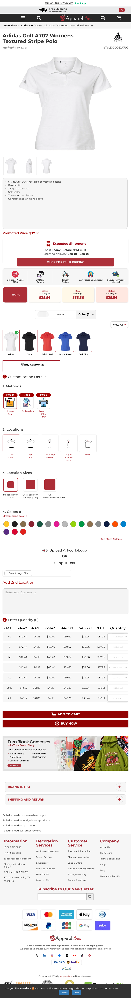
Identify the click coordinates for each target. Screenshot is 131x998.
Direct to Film (43, 880)
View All (118, 324)
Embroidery (42, 863)
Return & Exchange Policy (81, 868)
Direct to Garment (45, 868)
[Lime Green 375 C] (73, 524)
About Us (105, 847)
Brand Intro (19, 787)
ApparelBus (66, 976)
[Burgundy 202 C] (31, 524)
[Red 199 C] (15, 532)
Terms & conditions (110, 858)
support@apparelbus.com (17, 858)
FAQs (103, 864)
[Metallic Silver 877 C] (98, 524)
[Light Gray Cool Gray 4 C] (65, 524)
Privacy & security (77, 874)
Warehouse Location (110, 876)
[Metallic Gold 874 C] (90, 524)
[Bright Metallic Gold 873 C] (23, 524)
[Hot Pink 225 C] (57, 524)
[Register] (123, 10)
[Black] (15, 524)
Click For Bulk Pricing (65, 262)
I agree (64, 992)
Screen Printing (44, 857)
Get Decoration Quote (47, 851)
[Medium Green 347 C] (82, 524)
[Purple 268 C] (6, 532)
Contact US (106, 853)
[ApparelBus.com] (76, 18)
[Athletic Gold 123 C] (6, 524)
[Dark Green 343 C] (40, 524)
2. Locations (13, 429)
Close (76, 992)
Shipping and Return (26, 799)
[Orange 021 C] (115, 524)
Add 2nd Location (18, 582)
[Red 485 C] (23, 532)
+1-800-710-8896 (12, 847)
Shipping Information (79, 857)
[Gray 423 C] (48, 524)
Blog (102, 870)
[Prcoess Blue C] (123, 524)
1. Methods (12, 386)
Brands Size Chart (77, 880)
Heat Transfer (43, 874)
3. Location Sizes (17, 473)
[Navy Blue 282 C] (107, 524)
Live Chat (103, 17)
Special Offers (75, 863)
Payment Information (79, 851)
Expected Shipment (69, 244)
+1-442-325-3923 (12, 853)
